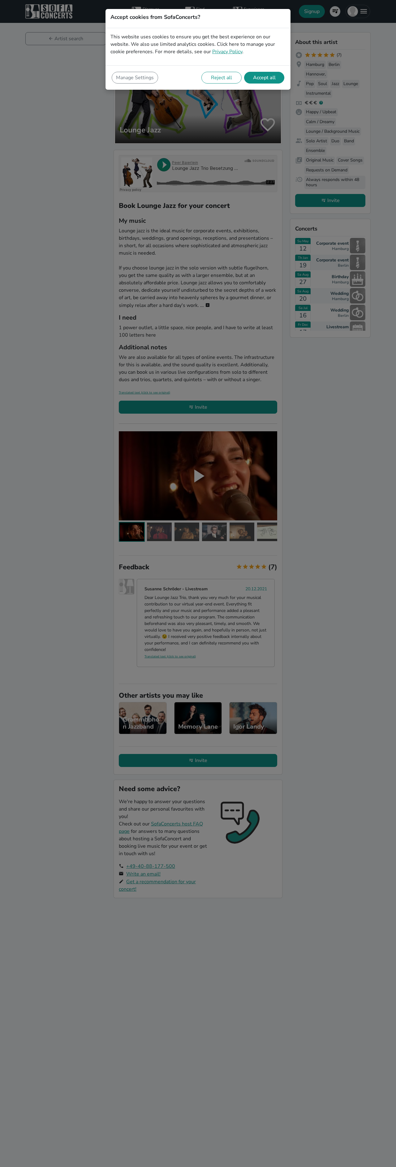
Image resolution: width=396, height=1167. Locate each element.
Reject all (221, 77)
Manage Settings (135, 77)
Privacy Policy (227, 51)
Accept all (264, 77)
